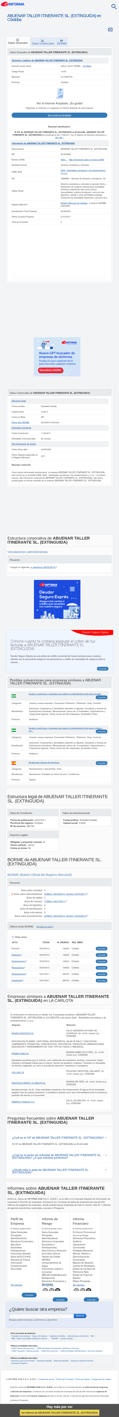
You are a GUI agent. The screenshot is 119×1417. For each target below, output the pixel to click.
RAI (92, 1336)
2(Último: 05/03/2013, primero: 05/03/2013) (65, 915)
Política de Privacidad (64, 1379)
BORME (55, 1338)
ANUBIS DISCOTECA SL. (23, 1033)
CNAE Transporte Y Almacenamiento (25, 1351)
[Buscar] (114, 6)
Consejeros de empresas (20, 1336)
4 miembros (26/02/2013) (43, 567)
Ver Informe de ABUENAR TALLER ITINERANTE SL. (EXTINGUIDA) (59, 1412)
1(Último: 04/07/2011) (55, 901)
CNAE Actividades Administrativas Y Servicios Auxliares (81, 1351)
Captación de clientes (57, 1336)
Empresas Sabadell (44, 1360)
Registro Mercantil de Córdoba (74, 203)
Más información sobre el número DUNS (86, 159)
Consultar (101, 697)
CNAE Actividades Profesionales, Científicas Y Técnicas (58, 1348)
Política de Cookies (82, 1379)
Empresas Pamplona (19, 1363)
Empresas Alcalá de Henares (82, 1360)
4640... (64, 159)
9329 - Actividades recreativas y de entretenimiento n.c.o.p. (83, 172)
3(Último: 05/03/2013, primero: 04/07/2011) (65, 893)
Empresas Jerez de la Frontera (23, 1360)
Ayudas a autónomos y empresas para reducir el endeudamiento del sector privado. (65, 694)
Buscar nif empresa (40, 1336)
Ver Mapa (87, 66)
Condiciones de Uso (46, 1379)
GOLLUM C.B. (18, 1072)
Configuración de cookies (101, 1379)
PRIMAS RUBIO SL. (20, 1053)
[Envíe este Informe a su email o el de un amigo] (110, 29)
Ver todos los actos (44, 927)
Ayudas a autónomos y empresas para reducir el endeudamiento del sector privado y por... (65, 729)
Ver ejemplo (16, 1284)
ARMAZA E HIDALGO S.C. (23, 1101)
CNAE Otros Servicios (49, 1351)
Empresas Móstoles (61, 1360)
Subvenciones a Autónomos (78, 1336)
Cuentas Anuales (66, 1338)
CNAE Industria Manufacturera (22, 1348)
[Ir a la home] (12, 3)
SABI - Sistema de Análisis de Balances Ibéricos (29, 1338)
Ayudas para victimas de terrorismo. (44, 762)
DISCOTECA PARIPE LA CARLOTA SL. (29, 1083)
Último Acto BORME (20, 422)
